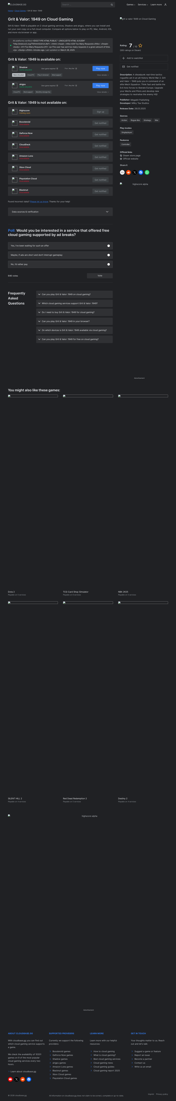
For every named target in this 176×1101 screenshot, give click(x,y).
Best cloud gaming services (107, 1059)
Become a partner (143, 1059)
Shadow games (60, 1059)
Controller (125, 144)
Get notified (100, 123)
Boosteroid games (61, 1051)
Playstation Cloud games (65, 1078)
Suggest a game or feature (148, 1051)
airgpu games (59, 1063)
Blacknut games (60, 1070)
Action (124, 120)
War (156, 120)
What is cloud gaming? (105, 1055)
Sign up (100, 111)
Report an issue (142, 1055)
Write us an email (143, 1066)
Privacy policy (162, 1094)
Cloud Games (20, 11)
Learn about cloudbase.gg (23, 1071)
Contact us (140, 1063)
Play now (100, 68)
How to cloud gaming (104, 1051)
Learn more (156, 4)
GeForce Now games (63, 1055)
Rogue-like (135, 120)
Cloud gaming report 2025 (107, 1070)
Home (10, 11)
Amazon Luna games (63, 1066)
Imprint (151, 1094)
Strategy (147, 120)
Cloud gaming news (103, 1063)
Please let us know (39, 201)
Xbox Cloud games (62, 1074)
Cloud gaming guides (104, 1066)
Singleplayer (126, 132)
